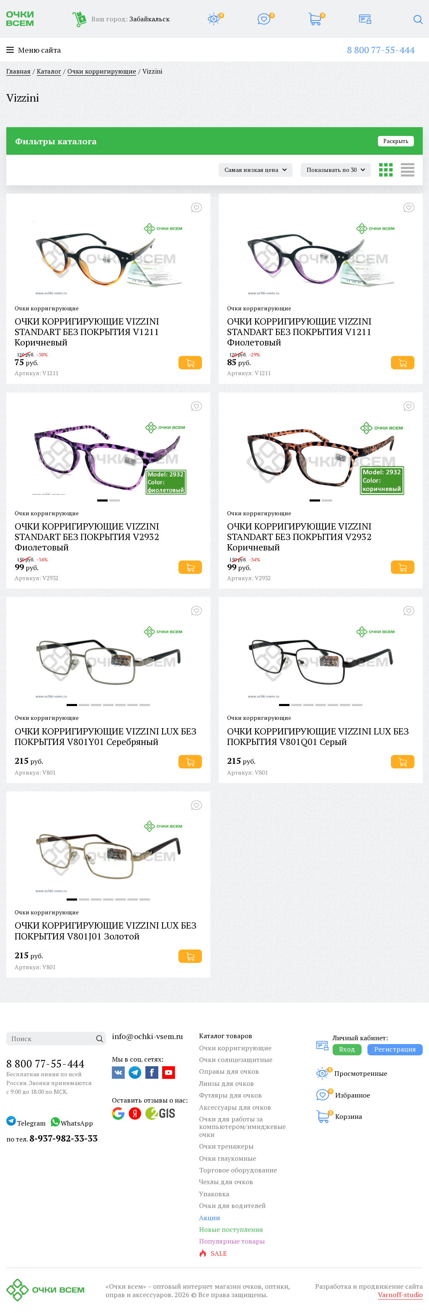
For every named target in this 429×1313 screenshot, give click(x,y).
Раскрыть (395, 141)
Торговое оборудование (238, 1170)
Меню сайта (39, 50)
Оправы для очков (229, 1071)
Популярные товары (232, 1241)
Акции (209, 1217)
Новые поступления (231, 1229)
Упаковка (214, 1194)
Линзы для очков (226, 1083)
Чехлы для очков (226, 1181)
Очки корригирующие (235, 1048)
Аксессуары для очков (235, 1107)
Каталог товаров (225, 1035)
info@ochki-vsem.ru (147, 1036)
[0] (214, 19)
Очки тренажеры (226, 1146)
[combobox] (255, 170)
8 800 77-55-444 (380, 50)
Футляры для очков (230, 1095)
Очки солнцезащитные (235, 1059)
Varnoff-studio (400, 1294)
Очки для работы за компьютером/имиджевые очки (242, 1126)
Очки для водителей (232, 1205)
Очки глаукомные (227, 1158)
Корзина (348, 1116)
